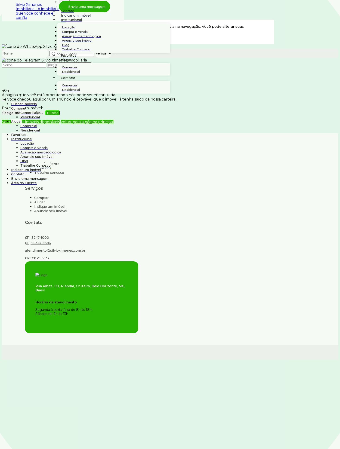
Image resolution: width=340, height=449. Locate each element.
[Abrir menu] (3, 99)
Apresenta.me (33, 351)
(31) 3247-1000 (37, 237)
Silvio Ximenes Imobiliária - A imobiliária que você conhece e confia (37, 11)
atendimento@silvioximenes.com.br (55, 250)
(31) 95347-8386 (38, 243)
